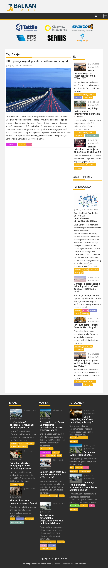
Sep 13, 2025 (94, 102)
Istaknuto (92, 94)
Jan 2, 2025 (59, 410)
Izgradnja (22, 144)
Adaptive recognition (48, 542)
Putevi (29, 144)
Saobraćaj (78, 97)
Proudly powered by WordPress (36, 563)
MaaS (32, 443)
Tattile (85, 269)
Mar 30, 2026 (94, 318)
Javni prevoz (79, 135)
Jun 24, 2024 (90, 446)
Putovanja (73, 441)
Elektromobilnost (81, 94)
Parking (43, 545)
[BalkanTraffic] (54, 45)
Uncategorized (84, 471)
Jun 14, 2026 (80, 210)
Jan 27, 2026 (94, 64)
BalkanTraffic (27, 66)
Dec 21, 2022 (60, 503)
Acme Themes (79, 563)
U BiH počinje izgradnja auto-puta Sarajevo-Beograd (37, 61)
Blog (71, 468)
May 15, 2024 (30, 410)
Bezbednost (74, 506)
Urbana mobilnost (91, 135)
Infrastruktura (11, 144)
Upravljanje (79, 273)
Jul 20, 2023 (89, 476)
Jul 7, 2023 (29, 451)
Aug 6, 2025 (94, 140)
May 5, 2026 (94, 277)
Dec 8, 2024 (59, 460)
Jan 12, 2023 (30, 489)
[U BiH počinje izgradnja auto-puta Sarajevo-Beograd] (38, 90)
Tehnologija (88, 97)
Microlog (78, 168)
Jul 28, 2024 (89, 410)
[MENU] (105, 16)
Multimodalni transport (19, 447)
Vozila (59, 455)
